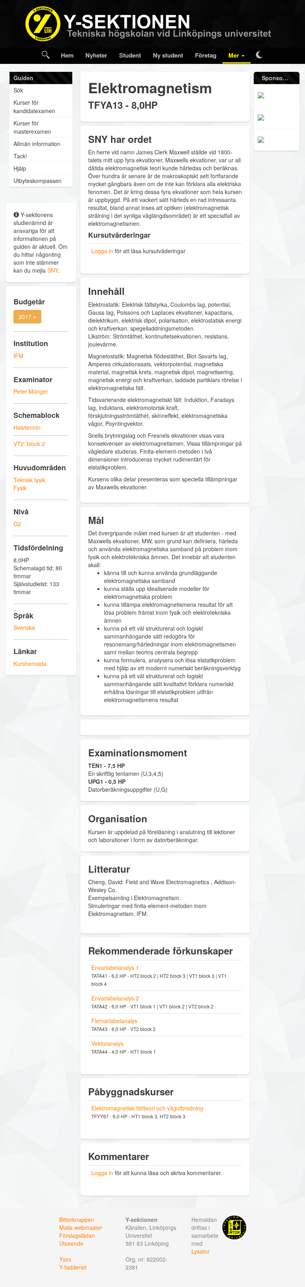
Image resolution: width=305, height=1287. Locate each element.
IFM (18, 356)
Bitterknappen (76, 1220)
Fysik (20, 488)
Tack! (20, 156)
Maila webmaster (80, 1227)
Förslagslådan (77, 1235)
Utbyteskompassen (38, 181)
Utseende (71, 1243)
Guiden (23, 78)
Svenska (24, 627)
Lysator (200, 1251)
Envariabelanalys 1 (115, 968)
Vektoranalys (107, 1043)
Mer (234, 55)
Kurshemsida (30, 664)
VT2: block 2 (29, 444)
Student (130, 55)
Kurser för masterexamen (32, 127)
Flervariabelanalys (114, 1021)
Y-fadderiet (73, 1267)
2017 (26, 317)
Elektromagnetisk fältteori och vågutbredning (147, 1108)
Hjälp (20, 168)
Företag (205, 55)
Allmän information (37, 144)
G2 (17, 524)
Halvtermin (27, 427)
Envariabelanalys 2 (115, 998)
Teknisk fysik (29, 480)
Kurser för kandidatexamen (34, 106)
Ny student (168, 55)
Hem (67, 55)
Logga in (102, 251)
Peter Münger (31, 391)
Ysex (65, 1259)
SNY (52, 270)
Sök (18, 90)
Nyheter (96, 55)
